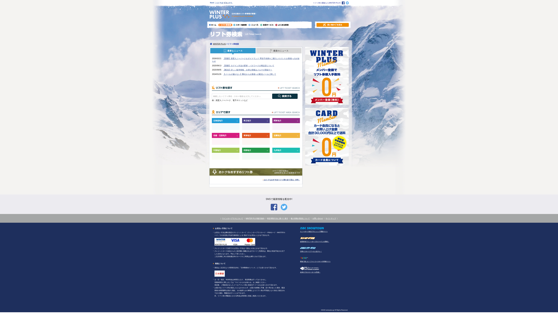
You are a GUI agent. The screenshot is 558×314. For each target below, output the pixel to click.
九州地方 (277, 150)
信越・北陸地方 (220, 135)
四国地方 (247, 150)
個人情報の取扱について (300, 218)
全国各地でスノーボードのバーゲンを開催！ (314, 241)
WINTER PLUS (219, 44)
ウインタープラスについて (232, 218)
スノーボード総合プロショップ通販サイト (314, 231)
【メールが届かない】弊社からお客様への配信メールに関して (249, 74)
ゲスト (226, 3)
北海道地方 (218, 120)
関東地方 (277, 120)
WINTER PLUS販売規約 (255, 218)
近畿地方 (277, 135)
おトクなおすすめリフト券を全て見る (281, 180)
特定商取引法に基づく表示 (277, 218)
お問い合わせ (317, 218)
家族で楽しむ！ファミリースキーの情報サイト (315, 261)
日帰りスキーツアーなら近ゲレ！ (311, 251)
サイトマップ (331, 218)
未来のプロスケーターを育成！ (310, 272)
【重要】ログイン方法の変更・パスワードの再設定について (248, 66)
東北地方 (247, 120)
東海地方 (247, 135)
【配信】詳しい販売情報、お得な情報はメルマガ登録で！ (247, 70)
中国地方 (217, 150)
